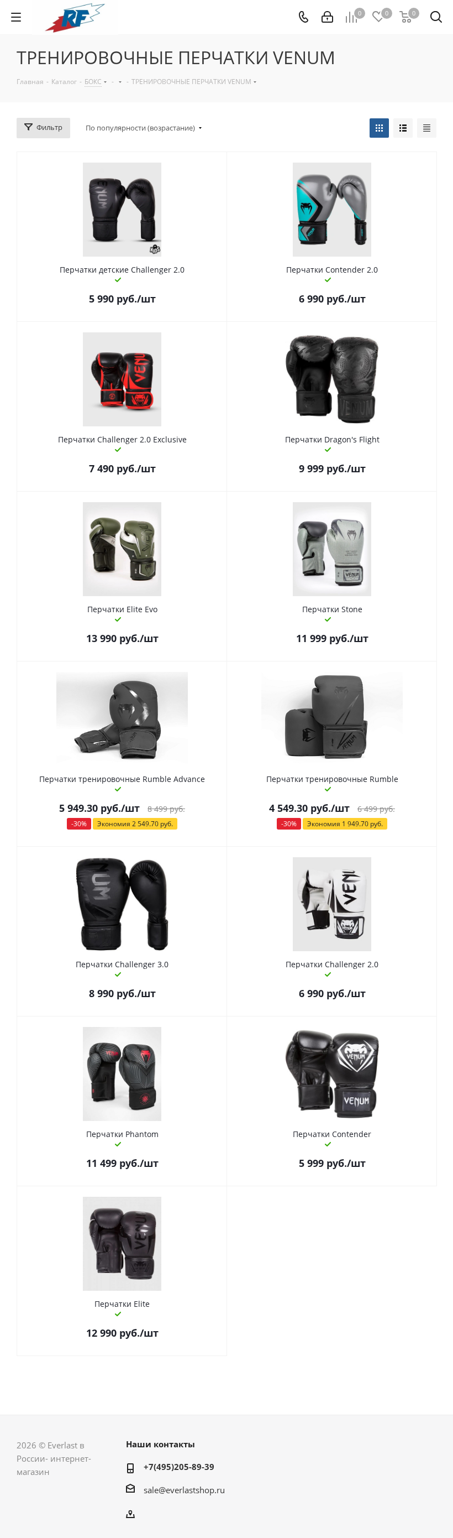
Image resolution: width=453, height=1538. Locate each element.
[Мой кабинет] (327, 17)
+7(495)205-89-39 (179, 1466)
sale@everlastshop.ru (184, 1489)
